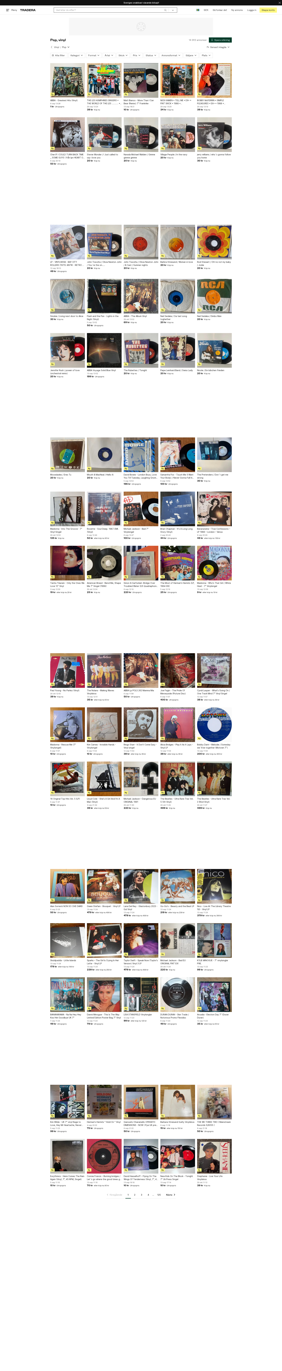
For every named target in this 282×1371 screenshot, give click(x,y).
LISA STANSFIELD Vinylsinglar (138, 1014)
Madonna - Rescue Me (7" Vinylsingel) (63, 746)
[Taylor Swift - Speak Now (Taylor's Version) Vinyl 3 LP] (141, 940)
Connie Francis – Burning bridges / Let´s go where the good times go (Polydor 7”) (104, 1178)
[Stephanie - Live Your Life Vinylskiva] (214, 1156)
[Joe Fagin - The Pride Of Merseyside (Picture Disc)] (177, 670)
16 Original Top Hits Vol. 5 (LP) (65, 798)
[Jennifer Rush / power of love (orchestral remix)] (67, 350)
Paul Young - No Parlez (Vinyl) (64, 690)
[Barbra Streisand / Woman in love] (177, 242)
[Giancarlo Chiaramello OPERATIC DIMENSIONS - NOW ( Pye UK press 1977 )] (141, 1102)
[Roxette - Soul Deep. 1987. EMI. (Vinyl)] (104, 509)
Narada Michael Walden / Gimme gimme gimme (139, 156)
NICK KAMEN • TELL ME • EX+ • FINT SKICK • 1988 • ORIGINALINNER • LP (175, 102)
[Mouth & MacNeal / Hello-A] (104, 454)
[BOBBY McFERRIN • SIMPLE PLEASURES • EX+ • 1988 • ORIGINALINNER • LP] (214, 80)
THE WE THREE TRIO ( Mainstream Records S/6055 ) (214, 1123)
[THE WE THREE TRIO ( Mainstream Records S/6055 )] (214, 1102)
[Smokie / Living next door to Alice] (67, 296)
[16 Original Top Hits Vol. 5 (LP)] (67, 779)
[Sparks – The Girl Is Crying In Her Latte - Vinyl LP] (104, 940)
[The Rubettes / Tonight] (141, 350)
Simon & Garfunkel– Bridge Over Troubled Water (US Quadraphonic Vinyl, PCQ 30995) (141, 585)
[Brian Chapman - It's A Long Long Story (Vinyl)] (177, 509)
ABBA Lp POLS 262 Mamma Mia (139, 690)
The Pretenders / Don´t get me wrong (212, 476)
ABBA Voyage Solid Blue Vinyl (101, 370)
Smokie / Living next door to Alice (66, 316)
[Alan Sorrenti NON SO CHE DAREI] (67, 886)
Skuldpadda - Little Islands (63, 960)
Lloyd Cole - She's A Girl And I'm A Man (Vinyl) (103, 800)
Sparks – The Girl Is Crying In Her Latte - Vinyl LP (103, 962)
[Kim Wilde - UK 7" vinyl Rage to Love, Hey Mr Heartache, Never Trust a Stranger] (67, 1102)
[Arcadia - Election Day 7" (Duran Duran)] (214, 994)
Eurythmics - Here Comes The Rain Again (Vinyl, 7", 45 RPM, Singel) (67, 1177)
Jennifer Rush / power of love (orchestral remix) (65, 372)
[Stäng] (279, 2)
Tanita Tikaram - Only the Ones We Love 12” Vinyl (67, 584)
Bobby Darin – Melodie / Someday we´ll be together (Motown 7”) (213, 746)
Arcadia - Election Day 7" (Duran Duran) (213, 1016)
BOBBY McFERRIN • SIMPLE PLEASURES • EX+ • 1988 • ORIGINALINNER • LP (210, 102)
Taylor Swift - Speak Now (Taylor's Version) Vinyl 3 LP (141, 962)
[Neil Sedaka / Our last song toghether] (177, 296)
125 (159, 1195)
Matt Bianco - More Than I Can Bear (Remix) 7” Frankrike (139, 102)
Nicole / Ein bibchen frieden (210, 370)
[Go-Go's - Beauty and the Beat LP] (177, 886)
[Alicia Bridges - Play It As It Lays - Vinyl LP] (177, 724)
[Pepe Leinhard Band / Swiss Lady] (177, 350)
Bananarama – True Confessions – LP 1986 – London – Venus (213, 530)
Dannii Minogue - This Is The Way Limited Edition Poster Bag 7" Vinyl (104, 1016)
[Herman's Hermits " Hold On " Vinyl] (104, 1102)
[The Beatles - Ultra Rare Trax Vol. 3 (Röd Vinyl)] (214, 779)
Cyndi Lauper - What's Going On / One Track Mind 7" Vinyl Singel (213, 692)
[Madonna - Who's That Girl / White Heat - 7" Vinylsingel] (214, 563)
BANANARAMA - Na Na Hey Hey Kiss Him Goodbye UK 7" (65, 1016)
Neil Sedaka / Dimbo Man (209, 316)
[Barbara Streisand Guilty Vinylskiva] (177, 1102)
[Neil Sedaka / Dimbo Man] (214, 296)
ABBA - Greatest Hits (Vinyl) (64, 100)
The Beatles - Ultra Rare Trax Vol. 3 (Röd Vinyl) (213, 800)
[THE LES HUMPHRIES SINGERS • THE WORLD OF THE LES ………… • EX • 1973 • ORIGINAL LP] (104, 80)
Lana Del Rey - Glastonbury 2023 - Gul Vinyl (140, 908)
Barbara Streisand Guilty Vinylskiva (177, 1122)
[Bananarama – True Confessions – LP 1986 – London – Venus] (214, 509)
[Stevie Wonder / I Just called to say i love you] (104, 134)
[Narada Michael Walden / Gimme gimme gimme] (141, 134)
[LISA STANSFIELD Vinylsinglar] (141, 994)
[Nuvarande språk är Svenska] (197, 10)
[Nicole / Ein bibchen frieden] (214, 350)
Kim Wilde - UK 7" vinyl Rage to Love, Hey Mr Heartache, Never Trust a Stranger (66, 1124)
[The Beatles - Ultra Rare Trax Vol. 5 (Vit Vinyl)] (177, 779)
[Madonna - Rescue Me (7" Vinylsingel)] (67, 724)
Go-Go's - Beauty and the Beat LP (177, 906)
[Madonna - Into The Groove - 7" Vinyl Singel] (67, 509)
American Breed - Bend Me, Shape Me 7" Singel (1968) (104, 584)
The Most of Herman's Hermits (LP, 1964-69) (177, 584)
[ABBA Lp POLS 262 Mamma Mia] (141, 670)
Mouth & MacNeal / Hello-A (100, 474)
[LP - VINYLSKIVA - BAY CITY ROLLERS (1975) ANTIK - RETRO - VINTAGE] (67, 242)
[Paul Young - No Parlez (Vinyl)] (67, 670)
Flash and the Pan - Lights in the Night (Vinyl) (103, 317)
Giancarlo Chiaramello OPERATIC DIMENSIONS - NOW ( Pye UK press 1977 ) (141, 1124)
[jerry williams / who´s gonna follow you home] (214, 134)
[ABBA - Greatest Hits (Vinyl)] (67, 80)
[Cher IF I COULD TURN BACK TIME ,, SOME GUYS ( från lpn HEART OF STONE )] (67, 134)
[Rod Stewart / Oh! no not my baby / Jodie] (214, 242)
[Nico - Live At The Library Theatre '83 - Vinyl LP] (214, 886)
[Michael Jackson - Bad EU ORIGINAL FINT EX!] (177, 940)
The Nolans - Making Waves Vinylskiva (100, 692)
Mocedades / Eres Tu (60, 474)
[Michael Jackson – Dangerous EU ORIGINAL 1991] (141, 779)
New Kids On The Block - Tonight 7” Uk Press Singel (176, 1177)
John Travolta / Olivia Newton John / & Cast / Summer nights (141, 263)
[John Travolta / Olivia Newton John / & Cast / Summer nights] (141, 242)
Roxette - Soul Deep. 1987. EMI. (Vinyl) (103, 530)
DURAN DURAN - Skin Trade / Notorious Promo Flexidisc (174, 1016)
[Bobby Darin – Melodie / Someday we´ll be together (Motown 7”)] (214, 724)
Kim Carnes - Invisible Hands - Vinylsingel (101, 746)
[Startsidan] (28, 10)
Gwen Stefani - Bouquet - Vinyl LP (104, 906)
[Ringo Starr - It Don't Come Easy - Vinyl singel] (141, 724)
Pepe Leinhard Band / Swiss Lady (176, 370)
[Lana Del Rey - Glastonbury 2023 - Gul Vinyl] (141, 886)
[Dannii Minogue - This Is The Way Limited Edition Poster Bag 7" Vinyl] (104, 994)
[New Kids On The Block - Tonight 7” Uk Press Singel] (177, 1156)
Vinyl (56, 47)
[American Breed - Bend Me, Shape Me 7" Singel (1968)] (104, 563)
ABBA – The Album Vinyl (135, 316)
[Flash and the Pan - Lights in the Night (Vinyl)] (104, 296)
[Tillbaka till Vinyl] (51, 47)
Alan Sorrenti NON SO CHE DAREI (66, 906)
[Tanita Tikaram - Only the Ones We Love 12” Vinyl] (67, 563)
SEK (206, 10)
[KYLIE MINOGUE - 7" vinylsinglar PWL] (214, 940)
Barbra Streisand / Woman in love (176, 262)
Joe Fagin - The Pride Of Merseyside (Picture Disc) (173, 692)
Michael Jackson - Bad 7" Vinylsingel (136, 530)
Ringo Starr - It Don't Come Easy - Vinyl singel (140, 746)
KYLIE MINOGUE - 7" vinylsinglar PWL (212, 962)
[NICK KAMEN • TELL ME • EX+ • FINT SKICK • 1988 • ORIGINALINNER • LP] (177, 80)
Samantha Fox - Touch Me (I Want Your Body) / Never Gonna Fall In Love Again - (176, 476)
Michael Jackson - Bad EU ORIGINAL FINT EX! (173, 962)
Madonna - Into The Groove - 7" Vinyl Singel (66, 530)
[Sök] (165, 9)
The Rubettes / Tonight (135, 370)
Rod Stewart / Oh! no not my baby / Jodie (214, 263)
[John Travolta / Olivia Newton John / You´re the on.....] (104, 242)
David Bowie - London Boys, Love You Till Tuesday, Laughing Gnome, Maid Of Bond (141, 476)
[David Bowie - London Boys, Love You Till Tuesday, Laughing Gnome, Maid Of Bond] (141, 454)
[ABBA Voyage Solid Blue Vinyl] (104, 350)
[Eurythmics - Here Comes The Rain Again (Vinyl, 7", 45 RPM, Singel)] (67, 1156)
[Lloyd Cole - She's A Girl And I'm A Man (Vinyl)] (104, 779)
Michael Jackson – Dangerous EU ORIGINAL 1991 (140, 800)
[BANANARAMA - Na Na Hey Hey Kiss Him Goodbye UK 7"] (67, 994)
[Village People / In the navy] (177, 134)
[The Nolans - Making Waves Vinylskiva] (104, 670)
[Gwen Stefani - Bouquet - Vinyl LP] (104, 886)
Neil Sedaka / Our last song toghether (173, 317)
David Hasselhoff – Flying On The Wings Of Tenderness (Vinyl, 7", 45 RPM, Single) (141, 1178)
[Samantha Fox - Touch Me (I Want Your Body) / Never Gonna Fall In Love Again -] (177, 454)
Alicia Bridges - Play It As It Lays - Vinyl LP (176, 746)
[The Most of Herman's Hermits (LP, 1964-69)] (177, 563)
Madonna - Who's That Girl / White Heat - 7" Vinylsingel (214, 584)
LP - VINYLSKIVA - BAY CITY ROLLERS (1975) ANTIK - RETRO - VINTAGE (66, 264)
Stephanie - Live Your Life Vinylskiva (210, 1177)
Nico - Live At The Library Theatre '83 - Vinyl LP (214, 908)
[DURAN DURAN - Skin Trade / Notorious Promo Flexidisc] (177, 994)
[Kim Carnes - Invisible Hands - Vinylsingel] (104, 724)
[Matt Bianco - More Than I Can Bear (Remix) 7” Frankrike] (141, 80)
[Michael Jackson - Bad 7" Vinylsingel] (141, 509)
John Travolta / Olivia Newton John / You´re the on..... (104, 263)
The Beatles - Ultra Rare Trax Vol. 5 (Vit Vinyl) (176, 800)
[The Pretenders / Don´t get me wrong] (214, 454)
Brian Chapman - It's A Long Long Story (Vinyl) (176, 530)
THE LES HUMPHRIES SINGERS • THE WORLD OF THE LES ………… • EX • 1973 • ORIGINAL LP (103, 102)
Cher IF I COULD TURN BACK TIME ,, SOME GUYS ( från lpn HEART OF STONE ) (67, 156)
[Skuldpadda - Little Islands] (67, 940)
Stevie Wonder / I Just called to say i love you (102, 156)
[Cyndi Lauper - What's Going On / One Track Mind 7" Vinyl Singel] (214, 670)
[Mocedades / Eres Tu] (67, 454)
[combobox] (111, 10)
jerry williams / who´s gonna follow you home (214, 156)
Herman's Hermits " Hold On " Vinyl (104, 1122)
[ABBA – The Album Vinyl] (141, 296)
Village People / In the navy (173, 154)
